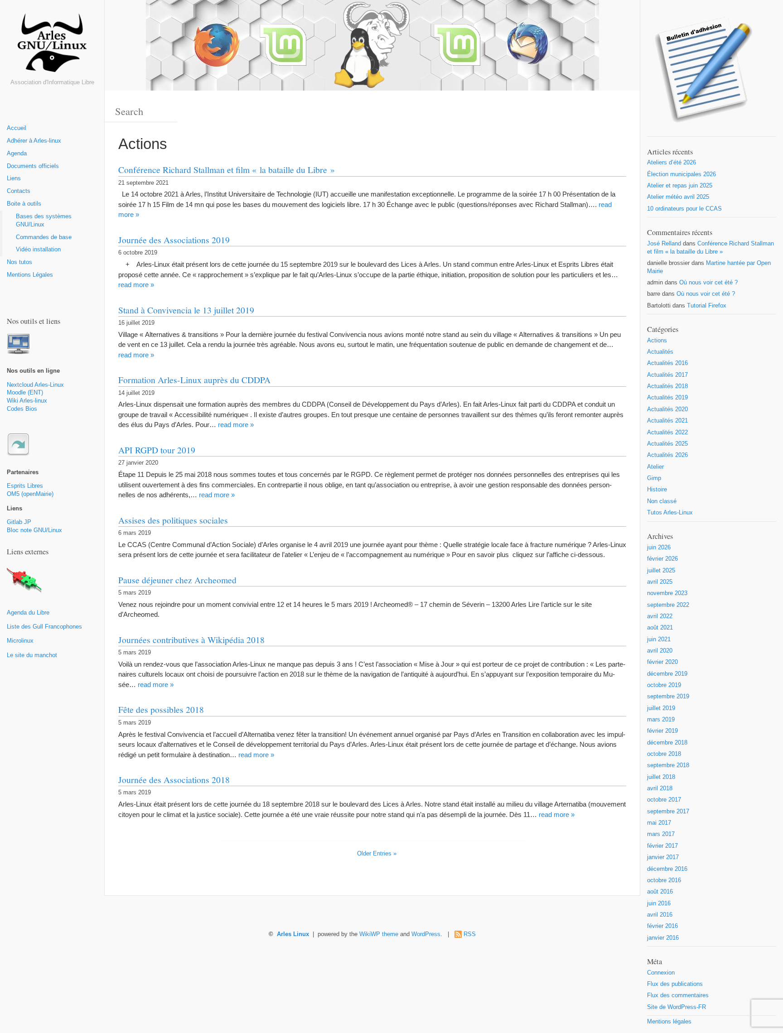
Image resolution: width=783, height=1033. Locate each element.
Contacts (18, 191)
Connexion (661, 973)
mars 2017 (661, 834)
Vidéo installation (38, 249)
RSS (470, 934)
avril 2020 (659, 651)
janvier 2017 (663, 857)
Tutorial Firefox (706, 306)
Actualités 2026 (667, 455)
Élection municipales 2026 (681, 174)
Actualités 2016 (667, 363)
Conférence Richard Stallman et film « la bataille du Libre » (226, 169)
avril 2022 (659, 616)
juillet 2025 (661, 570)
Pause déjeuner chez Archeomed (177, 580)
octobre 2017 (664, 800)
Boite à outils (24, 204)
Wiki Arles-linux (27, 401)
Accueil (16, 128)
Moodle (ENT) (25, 392)
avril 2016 (659, 915)
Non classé (662, 501)
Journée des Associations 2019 (174, 239)
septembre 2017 (668, 811)
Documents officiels (33, 166)
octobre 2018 (664, 754)
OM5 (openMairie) (30, 494)
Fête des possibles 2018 (161, 709)
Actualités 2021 (667, 421)
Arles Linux (293, 934)
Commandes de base (44, 237)
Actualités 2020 (667, 409)
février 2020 (662, 662)
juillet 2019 (661, 708)
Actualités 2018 (667, 386)
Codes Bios (22, 409)
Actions (657, 340)
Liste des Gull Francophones (44, 627)
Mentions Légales (30, 275)
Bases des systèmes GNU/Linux (44, 220)
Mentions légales (669, 1022)
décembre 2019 (667, 674)
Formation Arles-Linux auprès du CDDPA (194, 379)
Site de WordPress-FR (676, 1007)
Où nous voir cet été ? (708, 282)
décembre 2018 (667, 743)
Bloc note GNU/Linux (34, 530)
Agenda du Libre (28, 613)
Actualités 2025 (667, 444)
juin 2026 (659, 547)
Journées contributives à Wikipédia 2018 (191, 639)
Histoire (657, 489)
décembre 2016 (667, 869)
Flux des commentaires (678, 995)
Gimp (654, 478)
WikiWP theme (378, 934)
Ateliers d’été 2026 (671, 162)
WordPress (425, 934)
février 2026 (662, 559)
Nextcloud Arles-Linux (35, 385)
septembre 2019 (668, 696)
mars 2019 (661, 719)
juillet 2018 (661, 777)
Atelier (655, 467)
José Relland (664, 243)
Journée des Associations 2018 (174, 779)
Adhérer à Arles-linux (34, 141)
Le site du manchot (32, 655)
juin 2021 (659, 639)
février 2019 (662, 731)
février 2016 (662, 926)
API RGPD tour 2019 (156, 450)
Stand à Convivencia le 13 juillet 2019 (186, 310)
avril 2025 (659, 582)
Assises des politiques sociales (173, 520)
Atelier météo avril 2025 (678, 197)
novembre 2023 (667, 593)
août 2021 (660, 628)
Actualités (660, 352)
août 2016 (660, 892)
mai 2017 (659, 823)
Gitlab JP (19, 522)
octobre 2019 (664, 685)
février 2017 (662, 846)
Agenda (17, 153)
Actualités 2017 (667, 375)
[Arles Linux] (52, 46)
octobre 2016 (664, 880)
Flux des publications (675, 984)
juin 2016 (659, 903)
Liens (14, 178)
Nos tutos (19, 262)
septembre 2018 (668, 765)
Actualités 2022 (667, 432)
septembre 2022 (668, 605)
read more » (136, 284)
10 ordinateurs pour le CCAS (684, 209)
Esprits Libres (25, 486)
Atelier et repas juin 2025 (679, 186)
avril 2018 (659, 788)
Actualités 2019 (667, 397)
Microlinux (20, 641)
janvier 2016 (663, 938)
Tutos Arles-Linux (670, 512)
